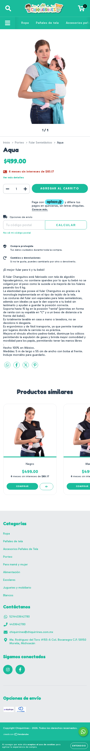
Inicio (6, 142)
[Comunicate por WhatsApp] (83, 731)
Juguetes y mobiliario (17, 587)
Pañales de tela (47, 23)
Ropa (25, 23)
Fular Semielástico (40, 142)
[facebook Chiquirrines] (20, 669)
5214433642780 (19, 616)
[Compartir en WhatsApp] (7, 365)
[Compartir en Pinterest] (35, 367)
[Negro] (46, 486)
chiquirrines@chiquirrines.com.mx (31, 632)
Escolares (9, 580)
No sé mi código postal (17, 232)
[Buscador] (8, 8)
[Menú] (7, 23)
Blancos (8, 595)
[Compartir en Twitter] (26, 367)
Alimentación (11, 572)
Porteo (19, 142)
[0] (81, 9)
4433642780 (17, 624)
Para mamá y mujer (15, 564)
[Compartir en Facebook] (17, 367)
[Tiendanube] (16, 734)
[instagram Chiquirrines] (8, 669)
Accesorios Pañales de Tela (20, 549)
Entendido (79, 746)
